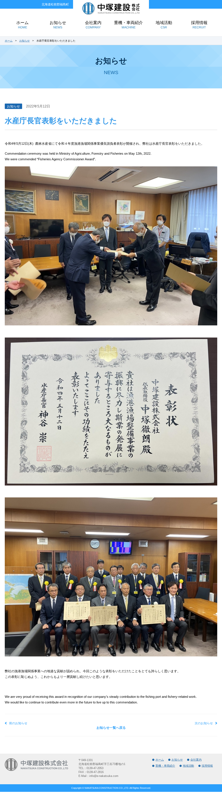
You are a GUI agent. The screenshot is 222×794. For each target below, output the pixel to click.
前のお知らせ (18, 723)
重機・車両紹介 (165, 765)
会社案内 (196, 759)
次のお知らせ (204, 723)
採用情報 (207, 765)
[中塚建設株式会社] (111, 13)
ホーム (9, 40)
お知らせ (24, 40)
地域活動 (188, 765)
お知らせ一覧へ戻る (111, 727)
